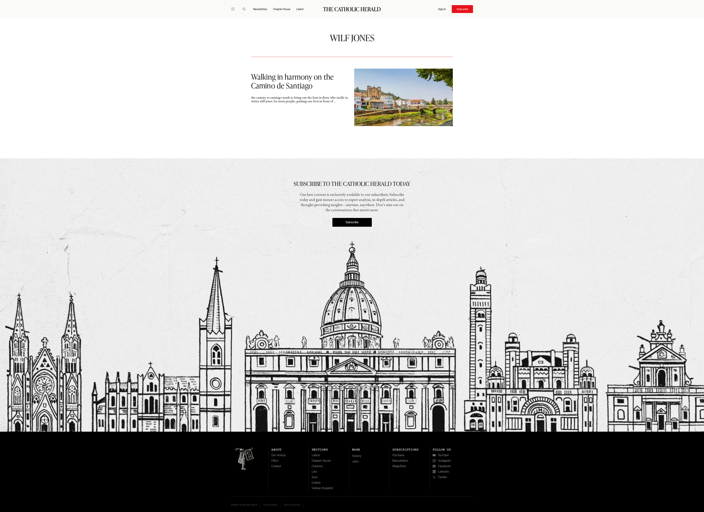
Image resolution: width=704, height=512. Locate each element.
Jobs (355, 461)
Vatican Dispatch (322, 488)
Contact (276, 466)
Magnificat (399, 466)
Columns (317, 466)
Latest (300, 9)
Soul (314, 477)
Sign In (442, 9)
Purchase (398, 455)
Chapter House (281, 9)
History (356, 456)
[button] (234, 9)
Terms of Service (291, 505)
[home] (352, 9)
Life (314, 471)
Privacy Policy (270, 505)
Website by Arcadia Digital (244, 505)
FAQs (274, 460)
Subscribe (352, 222)
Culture (316, 482)
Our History (278, 455)
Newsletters (260, 9)
